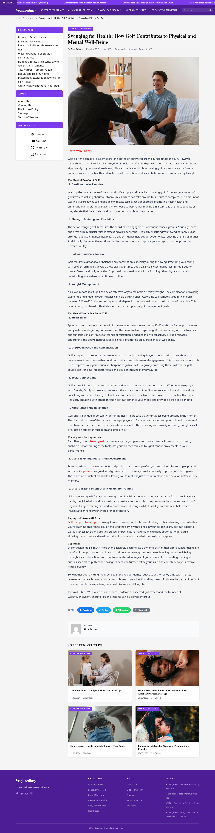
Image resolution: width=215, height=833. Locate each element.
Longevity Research (108, 10)
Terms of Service (28, 117)
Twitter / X (41, 147)
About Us (23, 101)
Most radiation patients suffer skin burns (177, 2)
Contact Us (24, 105)
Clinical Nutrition (80, 10)
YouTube (41, 141)
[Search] (210, 10)
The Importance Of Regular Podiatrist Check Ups (96, 690)
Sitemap (23, 113)
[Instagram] (31, 794)
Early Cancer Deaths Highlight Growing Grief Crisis (115, 2)
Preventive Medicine (164, 10)
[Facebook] (17, 794)
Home (18, 18)
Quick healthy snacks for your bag (38, 85)
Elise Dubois (76, 49)
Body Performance (52, 10)
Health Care (93, 810)
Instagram (41, 154)
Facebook (87, 610)
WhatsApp (123, 610)
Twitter (105, 610)
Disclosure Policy (28, 109)
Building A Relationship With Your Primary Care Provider (163, 747)
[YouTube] (26, 794)
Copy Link (142, 610)
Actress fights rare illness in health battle (53, 2)
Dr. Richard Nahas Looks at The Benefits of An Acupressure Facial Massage (162, 692)
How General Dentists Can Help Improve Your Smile (97, 745)
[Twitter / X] (21, 794)
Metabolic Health (136, 10)
